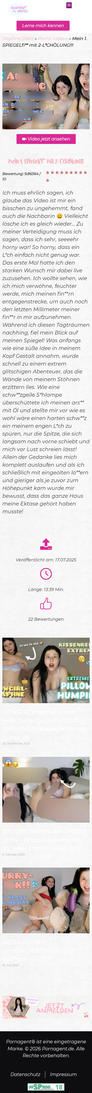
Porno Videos (53, 38)
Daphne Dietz (17, 38)
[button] (69, 5)
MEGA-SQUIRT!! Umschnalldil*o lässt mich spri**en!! (39, 950)
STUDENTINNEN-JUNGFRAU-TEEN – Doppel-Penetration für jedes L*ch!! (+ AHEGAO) (44, 840)
